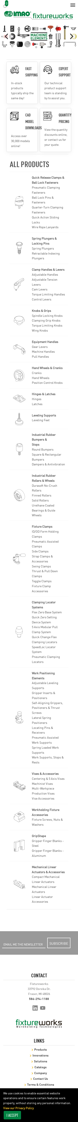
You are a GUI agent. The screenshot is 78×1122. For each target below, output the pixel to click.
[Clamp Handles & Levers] (19, 284)
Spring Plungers (43, 248)
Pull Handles (40, 356)
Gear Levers (40, 346)
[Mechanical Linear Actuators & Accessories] (19, 884)
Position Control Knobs (47, 382)
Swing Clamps (41, 566)
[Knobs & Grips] (19, 320)
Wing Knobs (40, 330)
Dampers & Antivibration (48, 464)
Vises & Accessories (45, 773)
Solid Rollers (40, 500)
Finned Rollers (41, 495)
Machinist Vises (42, 783)
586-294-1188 (39, 998)
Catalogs (40, 1067)
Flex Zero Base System (47, 612)
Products (40, 1049)
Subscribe (58, 943)
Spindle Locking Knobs (47, 315)
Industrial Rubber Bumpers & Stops (44, 439)
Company (40, 1073)
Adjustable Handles (45, 274)
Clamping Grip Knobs (46, 320)
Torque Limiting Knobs (47, 325)
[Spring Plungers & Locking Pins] (19, 248)
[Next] (71, 36)
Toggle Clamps (42, 581)
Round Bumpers (43, 449)
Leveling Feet (41, 420)
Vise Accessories (43, 798)
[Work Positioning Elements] (19, 717)
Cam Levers (39, 289)
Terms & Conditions (40, 1084)
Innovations (40, 1055)
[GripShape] (19, 845)
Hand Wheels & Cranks (47, 368)
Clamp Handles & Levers (48, 269)
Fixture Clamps (42, 526)
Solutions (40, 1061)
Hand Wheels (40, 378)
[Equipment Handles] (19, 349)
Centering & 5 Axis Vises (48, 778)
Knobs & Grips (41, 310)
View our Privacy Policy (18, 1108)
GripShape (39, 836)
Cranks (37, 373)
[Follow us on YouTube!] (43, 1007)
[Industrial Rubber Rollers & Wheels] (19, 495)
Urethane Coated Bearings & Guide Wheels (43, 510)
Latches (37, 404)
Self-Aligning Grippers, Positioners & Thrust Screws (47, 708)
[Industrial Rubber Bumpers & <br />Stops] (19, 449)
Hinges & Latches (43, 394)
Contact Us (40, 1078)
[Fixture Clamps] (19, 558)
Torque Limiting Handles (48, 294)
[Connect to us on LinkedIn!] (35, 1007)
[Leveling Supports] (19, 419)
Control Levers (41, 299)
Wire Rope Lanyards (45, 227)
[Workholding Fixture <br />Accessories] (19, 816)
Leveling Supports (44, 415)
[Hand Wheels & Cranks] (19, 375)
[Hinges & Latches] (19, 398)
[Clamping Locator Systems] (19, 632)
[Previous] (7, 36)
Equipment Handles (45, 341)
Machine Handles (43, 351)
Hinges (36, 399)
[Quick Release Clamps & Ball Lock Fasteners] (19, 202)
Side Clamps (40, 551)
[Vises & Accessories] (19, 785)
